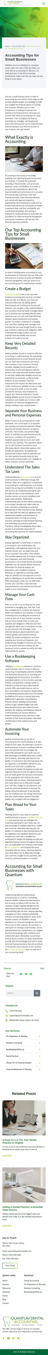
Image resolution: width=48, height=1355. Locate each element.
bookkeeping (18, 666)
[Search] (37, 993)
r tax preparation (13, 848)
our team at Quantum (16, 950)
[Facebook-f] (3, 1338)
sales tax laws (25, 477)
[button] (44, 3)
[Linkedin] (18, 1338)
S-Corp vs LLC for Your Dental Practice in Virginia (19, 1141)
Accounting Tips (18, 46)
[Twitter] (13, 1338)
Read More (7, 1155)
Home (7, 46)
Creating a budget (12, 294)
